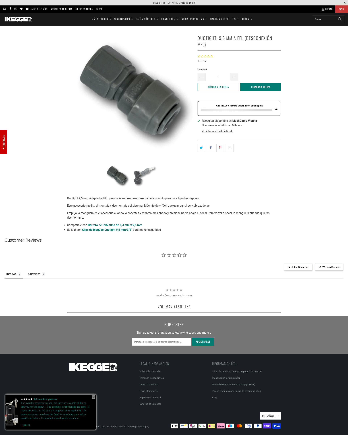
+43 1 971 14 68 (39, 9)
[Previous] (70, 94)
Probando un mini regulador (226, 378)
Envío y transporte (149, 391)
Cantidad (202, 69)
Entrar (329, 9)
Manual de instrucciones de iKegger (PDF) (233, 384)
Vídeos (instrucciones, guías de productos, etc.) (236, 391)
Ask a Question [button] (299, 267)
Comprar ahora (260, 87)
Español (268, 416)
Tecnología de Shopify (137, 426)
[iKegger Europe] (18, 19)
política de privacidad (150, 371)
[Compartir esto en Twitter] (201, 148)
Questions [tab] (34, 274)
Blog (214, 397)
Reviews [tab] (11, 274)
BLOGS (99, 9)
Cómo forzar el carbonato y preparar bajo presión (237, 371)
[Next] (191, 94)
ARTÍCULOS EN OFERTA (61, 9)
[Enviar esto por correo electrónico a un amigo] (230, 148)
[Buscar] (339, 19)
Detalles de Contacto (150, 404)
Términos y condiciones (152, 378)
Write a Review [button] (331, 267)
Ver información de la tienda (217, 131)
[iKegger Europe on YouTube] (26, 9)
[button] (102, 19)
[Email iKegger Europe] (4, 9)
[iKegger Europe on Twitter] (21, 9)
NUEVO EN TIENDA (84, 9)
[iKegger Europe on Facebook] (9, 9)
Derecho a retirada (149, 384)
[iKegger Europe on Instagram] (15, 9)
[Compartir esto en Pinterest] (220, 148)
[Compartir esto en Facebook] (211, 148)
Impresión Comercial (150, 397)
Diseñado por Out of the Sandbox (108, 426)
